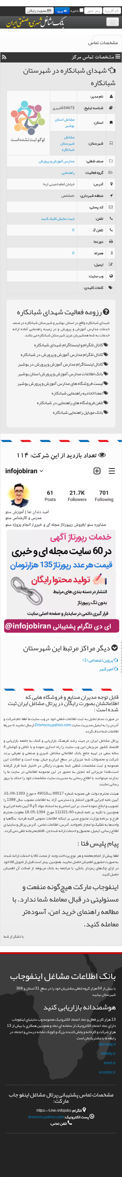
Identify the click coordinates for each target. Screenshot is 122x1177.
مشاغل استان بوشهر (64, 122)
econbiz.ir (107, 1072)
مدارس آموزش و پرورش (56, 161)
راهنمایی (68, 172)
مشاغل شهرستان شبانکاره (67, 143)
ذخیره (74, 10)
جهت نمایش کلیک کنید (57, 218)
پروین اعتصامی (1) (98, 660)
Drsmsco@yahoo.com (53, 725)
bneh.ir (110, 1063)
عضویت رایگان (37, 10)
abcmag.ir (107, 1044)
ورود (60, 10)
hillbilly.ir (108, 1053)
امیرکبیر (106, 668)
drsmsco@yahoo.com (46, 1117)
